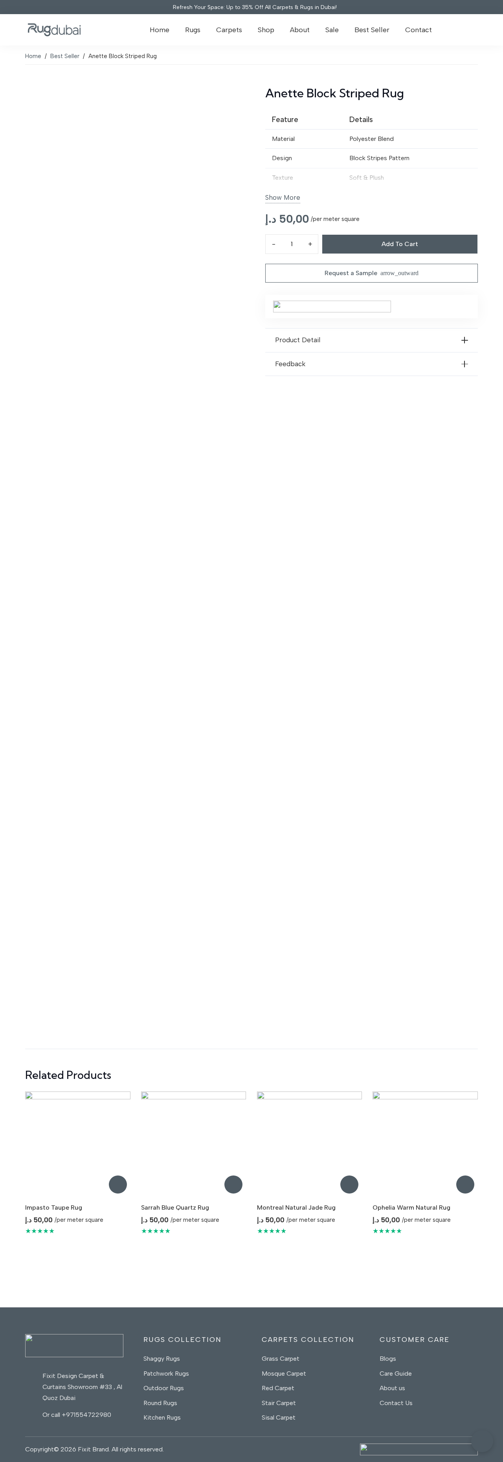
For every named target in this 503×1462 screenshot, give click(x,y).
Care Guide (396, 1373)
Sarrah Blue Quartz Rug (175, 1207)
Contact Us (396, 1403)
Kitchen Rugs (162, 1417)
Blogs (388, 1358)
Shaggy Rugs (161, 1358)
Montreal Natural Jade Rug (296, 1207)
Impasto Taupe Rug (53, 1207)
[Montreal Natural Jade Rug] (309, 1144)
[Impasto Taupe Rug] (77, 1144)
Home (33, 56)
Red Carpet (278, 1388)
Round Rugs (160, 1403)
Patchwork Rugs (166, 1373)
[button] (205, 30)
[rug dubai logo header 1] (54, 30)
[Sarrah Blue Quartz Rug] (193, 1144)
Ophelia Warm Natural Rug (411, 1207)
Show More (282, 197)
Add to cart (400, 244)
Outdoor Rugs (163, 1388)
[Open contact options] (482, 1441)
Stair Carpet (279, 1403)
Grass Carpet (280, 1358)
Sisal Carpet (279, 1417)
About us (393, 1388)
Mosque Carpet (284, 1373)
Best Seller (64, 56)
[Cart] (467, 30)
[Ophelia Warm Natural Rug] (425, 1144)
